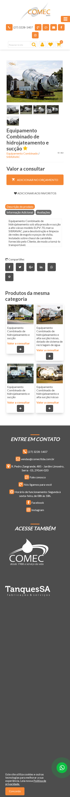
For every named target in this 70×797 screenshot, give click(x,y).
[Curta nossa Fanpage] (61, 27)
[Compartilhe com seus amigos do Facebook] (10, 267)
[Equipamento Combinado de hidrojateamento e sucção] (34, 81)
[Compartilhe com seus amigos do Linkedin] (42, 267)
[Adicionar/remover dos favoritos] (29, 307)
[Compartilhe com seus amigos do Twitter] (21, 267)
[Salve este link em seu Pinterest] (10, 277)
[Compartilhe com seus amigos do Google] (31, 267)
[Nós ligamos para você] (38, 27)
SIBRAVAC (13, 156)
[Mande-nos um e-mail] (53, 27)
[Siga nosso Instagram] (35, 35)
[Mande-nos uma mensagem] (46, 27)
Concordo (15, 791)
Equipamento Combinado (22, 153)
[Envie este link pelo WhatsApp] (53, 267)
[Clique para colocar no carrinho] (20, 349)
